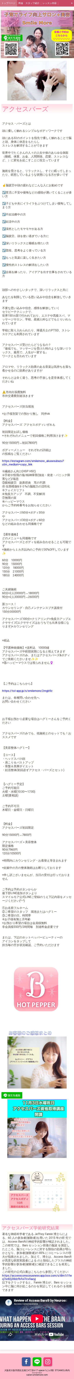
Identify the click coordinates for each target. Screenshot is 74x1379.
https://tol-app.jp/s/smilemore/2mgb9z (27, 691)
